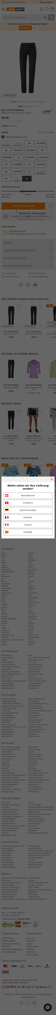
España (28, 532)
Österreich (28, 495)
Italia (28, 525)
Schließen (52, 479)
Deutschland (28, 510)
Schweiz (28, 503)
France (28, 517)
